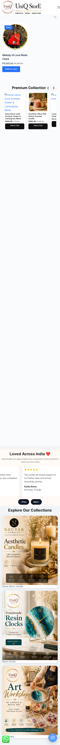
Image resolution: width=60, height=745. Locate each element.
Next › (36, 502)
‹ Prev (24, 502)
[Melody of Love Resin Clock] (15, 36)
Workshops (8, 736)
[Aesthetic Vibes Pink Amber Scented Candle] (14, 102)
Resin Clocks (9, 661)
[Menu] (58, 7)
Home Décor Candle (12, 586)
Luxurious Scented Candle (36, 115)
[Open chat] (52, 737)
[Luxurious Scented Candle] (38, 102)
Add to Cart (14, 125)
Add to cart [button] (11, 69)
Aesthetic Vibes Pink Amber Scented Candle (14, 116)
